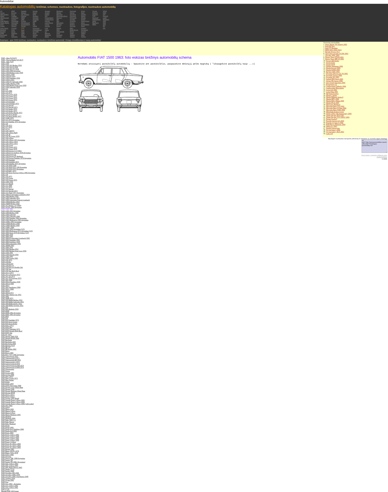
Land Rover (49, 23)
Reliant (72, 24)
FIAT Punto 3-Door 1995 (10, 435)
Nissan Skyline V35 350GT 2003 (338, 117)
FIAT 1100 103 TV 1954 (10, 69)
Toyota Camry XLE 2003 (335, 132)
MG (58, 19)
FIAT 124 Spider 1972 (9, 109)
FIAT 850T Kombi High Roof (11, 331)
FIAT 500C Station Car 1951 (11, 295)
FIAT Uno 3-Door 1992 (9, 486)
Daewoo (14, 33)
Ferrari (23, 26)
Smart (83, 19)
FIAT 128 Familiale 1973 (10, 162)
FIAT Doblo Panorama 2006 (11, 385)
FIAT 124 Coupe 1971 (9, 96)
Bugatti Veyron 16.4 (332, 52)
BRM (13, 11)
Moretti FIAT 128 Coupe (10, 491)
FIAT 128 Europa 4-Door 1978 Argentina (16, 153)
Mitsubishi (60, 23)
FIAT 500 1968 (6, 280)
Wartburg (95, 23)
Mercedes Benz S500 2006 (335, 110)
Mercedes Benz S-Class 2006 (336, 108)
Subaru (83, 28)
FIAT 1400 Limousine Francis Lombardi (15, 200)
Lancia (47, 21)
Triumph (95, 14)
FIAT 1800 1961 (7, 236)
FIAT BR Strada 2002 (8, 349)
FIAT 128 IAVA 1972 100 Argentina (14, 167)
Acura (2, 13)
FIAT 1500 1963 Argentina (10, 211)
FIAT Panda (5, 426)
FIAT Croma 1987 (7, 373)
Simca (83, 16)
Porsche (73, 21)
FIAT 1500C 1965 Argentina (11, 222)
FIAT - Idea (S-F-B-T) (9, 58)
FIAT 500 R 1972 (7, 293)
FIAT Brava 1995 (7, 353)
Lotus (47, 30)
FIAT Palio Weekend (8, 424)
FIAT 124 (4, 89)
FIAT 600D (5, 311)
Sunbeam (84, 30)
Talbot (83, 33)
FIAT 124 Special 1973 (9, 107)
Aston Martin (4, 23)
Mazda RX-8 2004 (332, 103)
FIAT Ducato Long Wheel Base (12, 387)
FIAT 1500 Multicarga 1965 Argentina (14, 220)
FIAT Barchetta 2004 (8, 344)
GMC (23, 33)
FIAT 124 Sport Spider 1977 (11, 116)
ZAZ (104, 24)
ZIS (104, 28)
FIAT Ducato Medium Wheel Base (13, 391)
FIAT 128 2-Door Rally (9, 133)
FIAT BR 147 (6, 347)
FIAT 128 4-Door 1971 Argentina (13, 140)
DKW (23, 18)
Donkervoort (25, 23)
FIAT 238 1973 (6, 260)
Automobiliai (382, 157)
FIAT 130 (4, 174)
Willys (94, 24)
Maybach (60, 11)
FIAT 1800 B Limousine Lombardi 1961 (15, 238)
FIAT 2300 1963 (7, 256)
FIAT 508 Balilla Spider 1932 (11, 304)
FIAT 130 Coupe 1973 (9, 180)
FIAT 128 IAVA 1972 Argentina (12, 169)
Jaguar (35, 35)
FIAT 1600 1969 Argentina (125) (13, 229)
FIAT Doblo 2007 (7, 384)
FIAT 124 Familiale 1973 (10, 103)
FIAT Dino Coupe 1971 (9, 378)
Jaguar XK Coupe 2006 (334, 81)
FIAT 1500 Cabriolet (8, 214)
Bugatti (13, 13)
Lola (46, 28)
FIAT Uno (4, 482)
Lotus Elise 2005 (332, 92)
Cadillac (14, 16)
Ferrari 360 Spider (332, 61)
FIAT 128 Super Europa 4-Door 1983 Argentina (18, 173)
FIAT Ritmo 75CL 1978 (9, 453)
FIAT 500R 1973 (7, 298)
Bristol (2, 36)
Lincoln (47, 26)
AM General (4, 18)
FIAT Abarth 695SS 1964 (10, 338)
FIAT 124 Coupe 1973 (9, 98)
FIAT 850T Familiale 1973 (10, 329)
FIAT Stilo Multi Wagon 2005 (11, 467)
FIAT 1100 (5, 63)
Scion (83, 11)
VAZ (104, 23)
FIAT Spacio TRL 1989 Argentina (13, 458)
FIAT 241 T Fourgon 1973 (10, 274)
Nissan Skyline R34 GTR (335, 115)
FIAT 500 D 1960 (7, 284)
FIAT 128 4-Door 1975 (9, 143)
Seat (82, 13)
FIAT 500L (5, 296)
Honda (35, 11)
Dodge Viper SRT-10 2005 (334, 59)
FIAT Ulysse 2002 (7, 480)
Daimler (23, 11)
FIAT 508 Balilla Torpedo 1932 (12, 305)
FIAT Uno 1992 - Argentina (11, 484)
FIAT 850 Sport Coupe (9, 322)
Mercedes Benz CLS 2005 (335, 106)
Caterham (14, 18)
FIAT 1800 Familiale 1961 (10, 240)
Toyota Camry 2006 (333, 130)
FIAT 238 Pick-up (7, 265)
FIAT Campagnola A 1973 (10, 358)
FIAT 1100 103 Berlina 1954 (11, 65)
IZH (104, 14)
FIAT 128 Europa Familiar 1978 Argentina (16, 158)
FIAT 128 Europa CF (8, 154)
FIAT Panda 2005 (7, 427)
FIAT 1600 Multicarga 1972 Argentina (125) (17, 231)
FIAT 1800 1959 (7, 234)
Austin (2, 26)
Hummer (35, 18)
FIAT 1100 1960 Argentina (10, 71)
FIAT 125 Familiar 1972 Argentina (13, 122)
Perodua (73, 14)
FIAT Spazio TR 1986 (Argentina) (13, 462)
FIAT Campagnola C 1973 (10, 362)
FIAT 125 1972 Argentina (10, 120)
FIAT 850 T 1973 (7, 325)
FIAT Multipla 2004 (8, 418)
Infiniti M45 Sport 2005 (334, 79)
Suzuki (83, 31)
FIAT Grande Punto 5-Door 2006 (13, 402)
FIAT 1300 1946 (7, 182)
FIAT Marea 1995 (7, 409)
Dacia (13, 31)
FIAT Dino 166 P (7, 376)
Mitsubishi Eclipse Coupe (335, 112)
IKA (34, 24)
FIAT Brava (5, 351)
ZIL (104, 26)
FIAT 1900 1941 (7, 247)
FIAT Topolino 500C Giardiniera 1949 (14, 476)
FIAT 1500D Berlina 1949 (10, 224)
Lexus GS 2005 (331, 90)
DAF (12, 35)
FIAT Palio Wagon (7, 422)
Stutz (83, 26)
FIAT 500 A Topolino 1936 (10, 282)
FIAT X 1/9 (5, 489)
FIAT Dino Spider (7, 380)
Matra (47, 36)
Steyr (83, 23)
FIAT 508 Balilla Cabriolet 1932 (12, 302)
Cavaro (13, 19)
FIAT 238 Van (6, 269)
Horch (35, 13)
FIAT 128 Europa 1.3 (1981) (11, 151)
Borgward (3, 35)
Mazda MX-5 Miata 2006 (335, 101)
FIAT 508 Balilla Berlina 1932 (11, 300)
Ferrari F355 (330, 63)
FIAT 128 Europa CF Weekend (12, 156)
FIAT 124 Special (7, 105)
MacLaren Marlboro (333, 104)
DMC (23, 19)
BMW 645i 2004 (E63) (333, 50)
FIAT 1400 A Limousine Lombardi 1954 (15, 194)
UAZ (104, 21)
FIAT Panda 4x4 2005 (9, 431)
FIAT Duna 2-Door (8, 395)
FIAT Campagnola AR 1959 (11, 360)
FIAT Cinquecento (7, 369)
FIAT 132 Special (7, 189)
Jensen (47, 11)
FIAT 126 (4, 123)
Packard (59, 35)
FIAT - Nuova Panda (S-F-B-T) (12, 60)
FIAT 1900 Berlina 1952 (9, 249)
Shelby (83, 14)
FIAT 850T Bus (6, 327)
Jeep (34, 36)
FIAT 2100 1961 (7, 253)
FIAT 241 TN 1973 (8, 276)
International (37, 30)
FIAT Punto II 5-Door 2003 (11, 446)
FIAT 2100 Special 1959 (9, 254)
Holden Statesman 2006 (334, 66)
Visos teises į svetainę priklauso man (374, 155)
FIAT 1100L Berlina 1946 (10, 83)
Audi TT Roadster (331, 48)
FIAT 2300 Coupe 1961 (9, 258)
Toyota (94, 11)
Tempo (83, 36)
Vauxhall (95, 18)
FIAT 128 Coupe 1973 (9, 147)
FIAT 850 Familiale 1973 (10, 320)
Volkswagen (96, 19)
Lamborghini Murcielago (335, 88)
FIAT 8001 (5, 316)
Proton (72, 23)
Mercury (59, 18)
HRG (34, 14)
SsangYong (85, 21)
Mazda (59, 13)
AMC (2, 19)
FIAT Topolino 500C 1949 (10, 475)
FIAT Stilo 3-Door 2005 (9, 464)
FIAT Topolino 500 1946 (10, 473)
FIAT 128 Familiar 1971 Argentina (13, 164)
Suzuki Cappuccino (333, 128)
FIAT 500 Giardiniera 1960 (10, 287)
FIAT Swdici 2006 (7, 471)
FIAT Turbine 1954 (8, 478)
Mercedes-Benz (62, 16)
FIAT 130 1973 (6, 176)
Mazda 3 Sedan (331, 95)
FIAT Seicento (6, 456)
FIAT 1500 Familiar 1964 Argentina (14, 218)
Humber (35, 16)
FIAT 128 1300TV (7, 131)
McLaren (60, 14)
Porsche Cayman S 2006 (334, 123)
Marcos (47, 33)
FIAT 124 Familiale (8, 102)
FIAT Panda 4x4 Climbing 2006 (12, 429)
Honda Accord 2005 (333, 68)
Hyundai (35, 19)
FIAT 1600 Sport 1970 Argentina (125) (15, 233)
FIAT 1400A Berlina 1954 (10, 202)
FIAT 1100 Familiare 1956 (10, 78)
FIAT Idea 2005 (6, 405)
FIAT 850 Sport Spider (9, 324)
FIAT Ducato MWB (8, 393)
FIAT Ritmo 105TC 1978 (10, 451)
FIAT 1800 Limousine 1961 (11, 244)
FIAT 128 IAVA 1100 (8, 165)
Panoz (72, 13)
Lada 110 (329, 133)
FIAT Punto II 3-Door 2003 (11, 444)
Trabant (95, 13)
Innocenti (36, 28)
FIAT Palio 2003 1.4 (8, 420)
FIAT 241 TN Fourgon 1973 (11, 278)
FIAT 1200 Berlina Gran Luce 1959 (13, 85)
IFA (34, 23)
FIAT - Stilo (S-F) (7, 62)
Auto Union (4, 28)
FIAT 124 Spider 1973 (9, 111)
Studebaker (85, 24)
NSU (58, 30)
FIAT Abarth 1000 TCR (9, 336)
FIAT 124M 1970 (7, 118)
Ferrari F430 (330, 64)
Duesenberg (25, 24)
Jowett (47, 13)
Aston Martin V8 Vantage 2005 (336, 44)
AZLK (105, 11)
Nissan (59, 28)
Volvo (94, 21)
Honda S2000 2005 (333, 70)
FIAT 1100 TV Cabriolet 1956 (12, 82)
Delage (23, 16)
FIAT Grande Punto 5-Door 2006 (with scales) (17, 404)
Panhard (73, 11)
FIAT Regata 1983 (7, 449)
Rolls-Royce (74, 30)
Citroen (13, 26)
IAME (35, 21)
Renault (72, 26)
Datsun (23, 13)
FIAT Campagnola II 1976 (10, 364)
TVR (93, 16)
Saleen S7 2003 (331, 126)
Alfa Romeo (4, 14)
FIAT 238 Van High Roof (10, 271)
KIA (46, 16)
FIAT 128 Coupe (7, 145)
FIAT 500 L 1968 (7, 289)
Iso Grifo (36, 31)
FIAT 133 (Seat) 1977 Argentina (12, 193)
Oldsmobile (60, 31)
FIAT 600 (4, 307)
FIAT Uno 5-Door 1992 (9, 487)
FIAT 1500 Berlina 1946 (9, 213)
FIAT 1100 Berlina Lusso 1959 (12, 73)
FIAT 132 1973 (6, 187)
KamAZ (105, 16)
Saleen (72, 35)
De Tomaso (25, 14)
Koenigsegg (49, 18)
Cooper (14, 28)
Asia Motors (4, 21)
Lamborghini (49, 19)
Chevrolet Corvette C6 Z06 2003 (336, 53)
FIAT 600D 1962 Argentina (11, 313)
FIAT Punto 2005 (7, 433)
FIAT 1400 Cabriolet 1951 (10, 198)
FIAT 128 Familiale (8, 160)
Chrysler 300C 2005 (332, 55)
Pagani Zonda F (331, 119)
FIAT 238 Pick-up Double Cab (12, 267)
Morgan (59, 24)
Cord (13, 30)
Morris (59, 26)
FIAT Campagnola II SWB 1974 (12, 367)
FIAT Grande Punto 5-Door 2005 (13, 400)
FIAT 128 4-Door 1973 (9, 142)
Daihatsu (14, 36)
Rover (72, 31)
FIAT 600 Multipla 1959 (9, 309)
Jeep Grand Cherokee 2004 (335, 83)
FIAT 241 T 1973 (7, 273)
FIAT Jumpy (5, 407)
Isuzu (35, 33)
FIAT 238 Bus (6, 262)
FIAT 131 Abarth (7, 184)
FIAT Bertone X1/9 (8, 345)
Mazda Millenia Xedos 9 (334, 97)
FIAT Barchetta (6, 340)
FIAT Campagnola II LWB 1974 (12, 365)
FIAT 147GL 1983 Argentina (11, 207)
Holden (23, 36)
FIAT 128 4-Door (7, 138)
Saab (72, 33)
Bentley (3, 31)
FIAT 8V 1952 (6, 335)
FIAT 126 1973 (6, 125)
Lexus (47, 24)
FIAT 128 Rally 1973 (8, 171)
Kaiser (47, 14)
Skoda (83, 18)
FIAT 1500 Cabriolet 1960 (10, 216)
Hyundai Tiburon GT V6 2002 (337, 73)
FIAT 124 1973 (6, 93)
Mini (58, 21)
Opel (58, 33)
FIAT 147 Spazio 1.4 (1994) (11, 205)
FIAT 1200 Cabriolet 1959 (10, 87)
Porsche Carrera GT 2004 (335, 121)
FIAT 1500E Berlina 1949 (10, 225)
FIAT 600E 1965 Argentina (10, 315)
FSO (22, 31)
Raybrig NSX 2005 (333, 72)
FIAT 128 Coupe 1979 (9, 149)
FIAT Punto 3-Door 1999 (10, 436)
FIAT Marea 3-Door (8, 411)
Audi (1, 24)
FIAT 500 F (5, 285)
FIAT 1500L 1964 (7, 227)
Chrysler (14, 24)
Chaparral (14, 21)
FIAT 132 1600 (6, 185)
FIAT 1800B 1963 (7, 245)
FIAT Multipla (6, 416)
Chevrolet (14, 23)
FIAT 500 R (5, 291)
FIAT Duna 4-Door (8, 396)
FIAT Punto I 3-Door (8, 442)
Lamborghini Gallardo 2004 (336, 86)
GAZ (104, 13)
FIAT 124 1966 (6, 91)
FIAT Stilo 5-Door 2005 (9, 466)
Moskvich (106, 19)
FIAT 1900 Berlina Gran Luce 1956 (13, 251)
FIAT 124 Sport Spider (9, 114)
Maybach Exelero (332, 93)
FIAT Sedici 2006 (7, 455)
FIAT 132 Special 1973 (9, 191)
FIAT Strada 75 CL (8, 469)
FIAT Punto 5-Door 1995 (10, 438)
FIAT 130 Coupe (7, 178)
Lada (105, 18)
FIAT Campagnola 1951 (9, 356)
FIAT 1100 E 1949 (8, 74)
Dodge (23, 21)
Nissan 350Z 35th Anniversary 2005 (339, 113)
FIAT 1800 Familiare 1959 (10, 242)
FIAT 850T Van (6, 333)
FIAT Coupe (5, 371)
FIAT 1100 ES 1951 (8, 76)
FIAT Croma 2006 (7, 375)
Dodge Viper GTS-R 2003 (334, 57)
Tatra (83, 35)
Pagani (59, 36)
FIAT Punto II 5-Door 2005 (11, 447)
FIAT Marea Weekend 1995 (11, 415)
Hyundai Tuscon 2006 (334, 75)
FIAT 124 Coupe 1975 (9, 100)
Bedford (3, 30)
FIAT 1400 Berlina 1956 (9, 196)
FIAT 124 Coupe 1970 (9, 94)
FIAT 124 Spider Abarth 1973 (11, 113)
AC (1, 11)
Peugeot (73, 16)
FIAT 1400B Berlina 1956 (10, 204)
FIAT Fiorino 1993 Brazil (10, 398)
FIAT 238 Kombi (7, 264)
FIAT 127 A (5, 129)
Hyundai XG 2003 (332, 77)
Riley (71, 28)
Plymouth (73, 18)
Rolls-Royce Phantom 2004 (335, 124)
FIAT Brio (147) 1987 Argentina (12, 355)
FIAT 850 (4, 318)
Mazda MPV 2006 (332, 99)
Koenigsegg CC (331, 84)
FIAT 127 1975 (6, 127)
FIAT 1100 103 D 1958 (9, 67)
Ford (22, 30)
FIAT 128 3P (5, 134)
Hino (22, 35)
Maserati (48, 35)
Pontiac (72, 19)
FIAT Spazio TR (7, 460)
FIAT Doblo (5, 382)
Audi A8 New (330, 46)
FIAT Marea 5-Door (8, 413)
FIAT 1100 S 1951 (7, 80)
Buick (13, 14)
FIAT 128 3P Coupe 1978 (10, 136)
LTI (46, 31)
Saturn (72, 36)
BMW (2, 33)
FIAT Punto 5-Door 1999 (10, 440)
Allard (2, 16)
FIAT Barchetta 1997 (8, 342)
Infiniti (35, 26)
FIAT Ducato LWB (7, 389)
